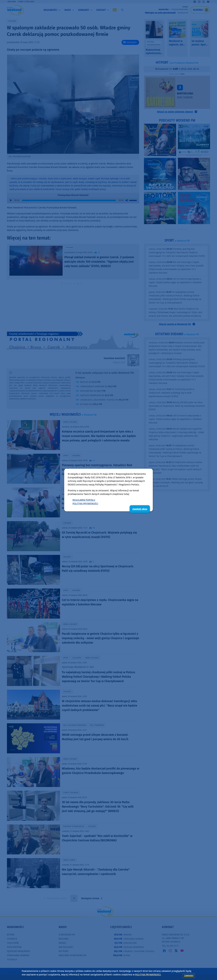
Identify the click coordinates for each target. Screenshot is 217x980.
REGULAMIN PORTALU (83, 500)
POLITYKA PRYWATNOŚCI (85, 503)
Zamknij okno (139, 509)
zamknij (188, 975)
